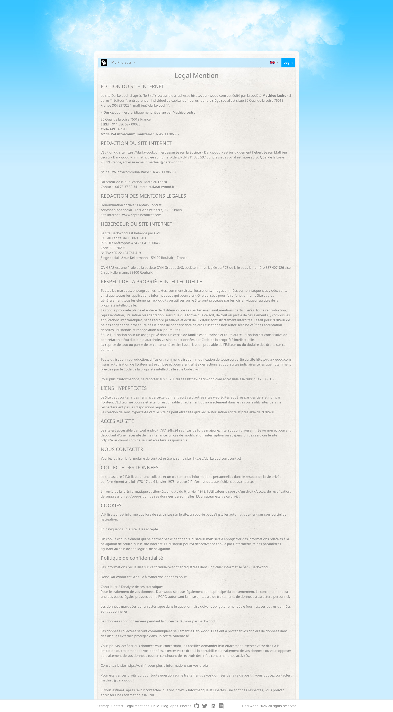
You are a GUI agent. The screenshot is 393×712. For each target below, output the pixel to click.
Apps (174, 706)
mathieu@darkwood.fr (150, 105)
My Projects (121, 62)
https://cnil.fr (137, 665)
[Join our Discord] (221, 706)
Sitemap (103, 706)
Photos (185, 706)
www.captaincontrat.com (141, 215)
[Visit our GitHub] (196, 706)
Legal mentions (137, 706)
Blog (164, 706)
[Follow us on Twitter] (204, 706)
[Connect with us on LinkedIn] (213, 706)
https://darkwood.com (208, 95)
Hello (155, 706)
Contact (117, 706)
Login (288, 62)
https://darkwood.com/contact (217, 458)
